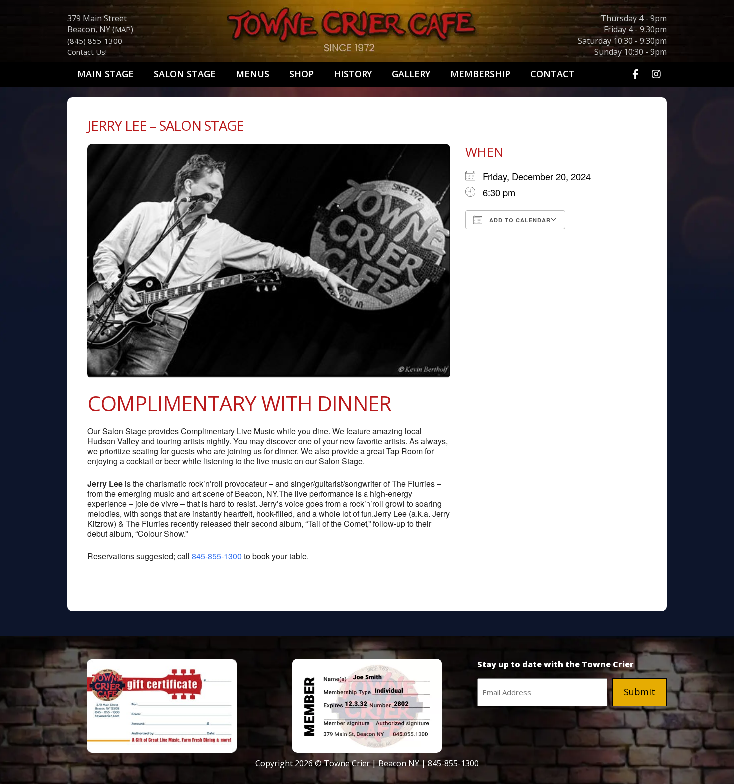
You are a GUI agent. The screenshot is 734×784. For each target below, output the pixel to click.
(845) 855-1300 (94, 41)
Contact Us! (87, 52)
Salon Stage (185, 74)
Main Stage (105, 74)
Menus (252, 74)
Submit (639, 692)
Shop (301, 74)
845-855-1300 (217, 556)
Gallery (411, 74)
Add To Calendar (519, 220)
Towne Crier (367, 33)
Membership (480, 74)
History (353, 74)
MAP (123, 29)
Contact (552, 74)
